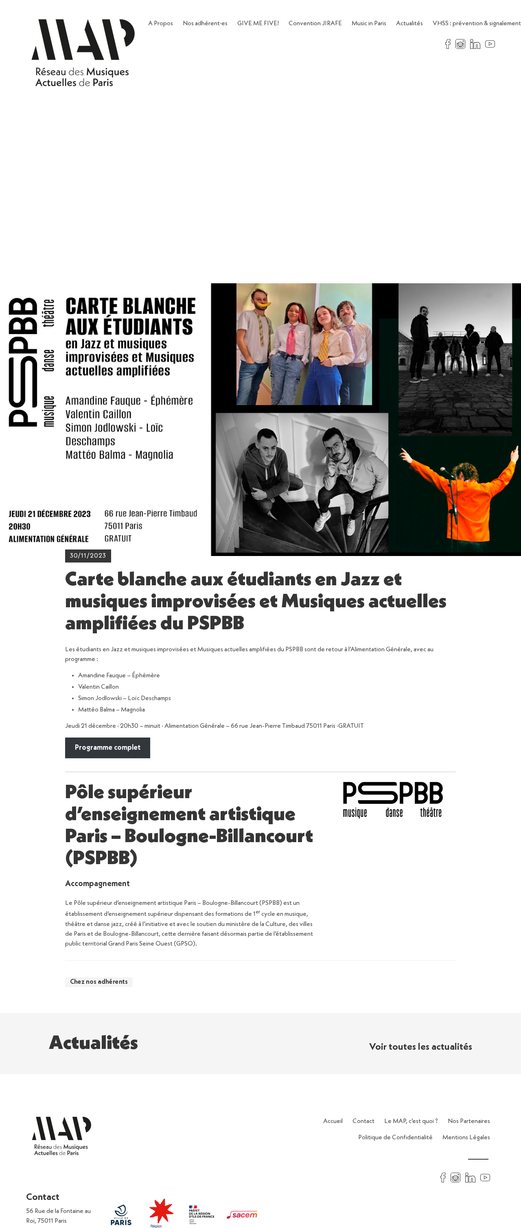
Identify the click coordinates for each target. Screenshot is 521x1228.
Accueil (333, 1121)
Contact (363, 1121)
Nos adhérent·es (205, 23)
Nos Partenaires (469, 1121)
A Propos (160, 23)
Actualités (409, 23)
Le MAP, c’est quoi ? (411, 1121)
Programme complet (107, 747)
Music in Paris (369, 23)
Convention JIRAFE (315, 23)
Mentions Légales (466, 1137)
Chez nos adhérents (99, 982)
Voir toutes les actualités (420, 1047)
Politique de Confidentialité (395, 1137)
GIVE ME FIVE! (258, 23)
